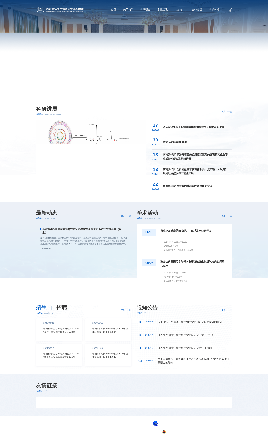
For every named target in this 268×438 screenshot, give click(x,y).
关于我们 (128, 9)
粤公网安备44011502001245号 (180, 432)
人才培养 (180, 9)
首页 (113, 9)
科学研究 (145, 9)
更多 (224, 111)
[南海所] (134, 402)
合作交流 (197, 9)
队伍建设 (163, 9)
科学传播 (214, 9)
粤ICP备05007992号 (151, 432)
